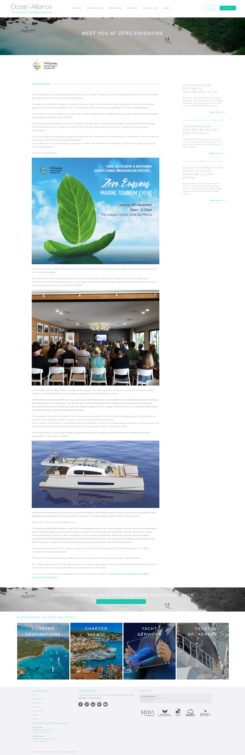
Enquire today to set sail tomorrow (121, 601)
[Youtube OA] (105, 704)
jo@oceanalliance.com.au (42, 730)
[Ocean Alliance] (31, 9)
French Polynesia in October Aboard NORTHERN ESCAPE (106, 695)
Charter (77, 8)
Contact (228, 8)
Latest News (87, 690)
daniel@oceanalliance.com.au (44, 739)
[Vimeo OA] (99, 704)
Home (34, 695)
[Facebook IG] (87, 704)
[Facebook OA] (80, 704)
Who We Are (150, 8)
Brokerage (115, 8)
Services (132, 8)
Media (166, 8)
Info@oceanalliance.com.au (152, 698)
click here (61, 551)
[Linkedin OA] (93, 704)
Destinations (95, 8)
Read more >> (217, 112)
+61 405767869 (147, 701)
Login (213, 8)
